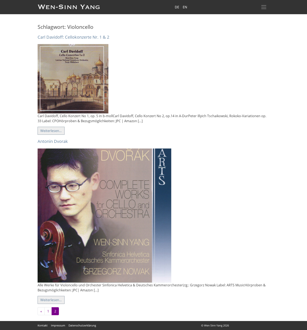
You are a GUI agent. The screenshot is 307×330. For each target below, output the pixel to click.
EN (185, 7)
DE (177, 7)
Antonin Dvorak (53, 141)
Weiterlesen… (51, 130)
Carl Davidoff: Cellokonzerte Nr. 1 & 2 (73, 37)
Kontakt (43, 325)
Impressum (58, 325)
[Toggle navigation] (263, 7)
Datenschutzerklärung (82, 325)
